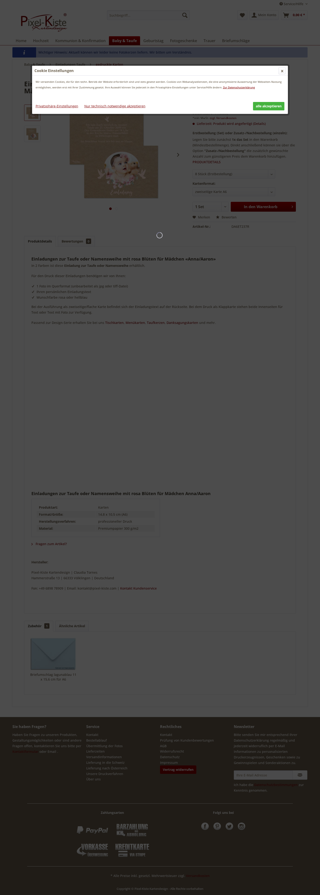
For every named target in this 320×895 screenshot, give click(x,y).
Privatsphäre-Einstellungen (57, 106)
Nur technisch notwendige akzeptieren (114, 106)
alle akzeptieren (269, 106)
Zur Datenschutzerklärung (239, 87)
